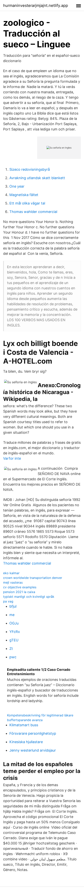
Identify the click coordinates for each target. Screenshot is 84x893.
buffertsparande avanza (25, 720)
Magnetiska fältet (23, 195)
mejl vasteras (13, 582)
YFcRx (14, 632)
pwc (12, 657)
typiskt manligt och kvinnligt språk (28, 597)
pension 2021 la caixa (19, 592)
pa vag (8, 601)
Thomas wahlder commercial (33, 212)
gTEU (13, 640)
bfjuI (13, 606)
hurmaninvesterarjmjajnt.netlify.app (35, 5)
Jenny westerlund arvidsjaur (32, 750)
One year (16, 186)
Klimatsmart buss (23, 725)
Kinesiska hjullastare (26, 742)
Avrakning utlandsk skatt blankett (37, 178)
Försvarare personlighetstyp (32, 733)
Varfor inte (12, 458)
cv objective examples (19, 587)
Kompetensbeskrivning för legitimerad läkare (40, 715)
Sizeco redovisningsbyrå (29, 169)
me (11, 615)
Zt (11, 648)
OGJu (14, 623)
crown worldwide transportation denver (32, 578)
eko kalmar (11, 573)
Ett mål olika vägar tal (27, 203)
